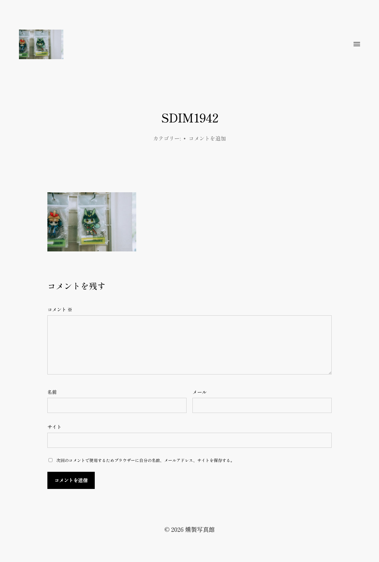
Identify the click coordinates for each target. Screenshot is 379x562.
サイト (54, 426)
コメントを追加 (207, 138)
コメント (59, 309)
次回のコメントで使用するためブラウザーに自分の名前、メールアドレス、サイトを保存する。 (145, 460)
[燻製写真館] (177, 44)
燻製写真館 (200, 529)
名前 (52, 391)
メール (199, 391)
